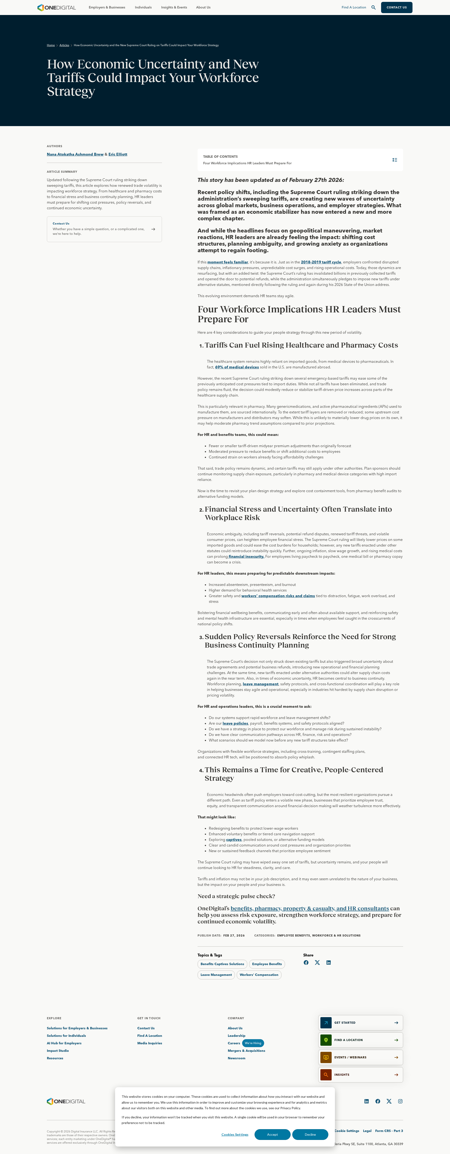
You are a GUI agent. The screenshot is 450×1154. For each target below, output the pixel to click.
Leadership (236, 1036)
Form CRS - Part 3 (389, 1131)
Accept (272, 1134)
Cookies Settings (234, 1134)
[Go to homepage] (57, 7)
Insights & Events (174, 7)
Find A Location (149, 1036)
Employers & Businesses (107, 7)
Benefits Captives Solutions (222, 964)
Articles (64, 45)
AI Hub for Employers (64, 1043)
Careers (234, 1043)
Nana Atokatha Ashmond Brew (75, 154)
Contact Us (146, 1028)
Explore (54, 1018)
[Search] (373, 7)
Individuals (143, 7)
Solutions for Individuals (66, 1036)
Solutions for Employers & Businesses (77, 1028)
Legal (367, 1131)
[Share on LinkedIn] (328, 962)
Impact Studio (58, 1051)
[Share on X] (317, 962)
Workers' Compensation (259, 975)
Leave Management (216, 975)
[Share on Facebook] (306, 962)
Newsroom (236, 1058)
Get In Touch (149, 1018)
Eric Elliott (118, 154)
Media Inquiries (149, 1043)
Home (51, 45)
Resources (55, 1058)
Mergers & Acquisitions (246, 1051)
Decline (310, 1134)
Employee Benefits (267, 964)
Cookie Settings (346, 1131)
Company (236, 1018)
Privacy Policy (290, 1108)
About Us (203, 7)
